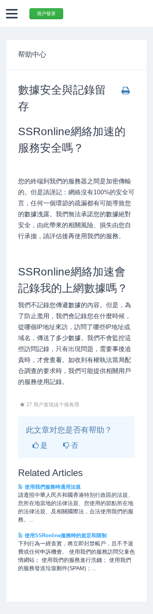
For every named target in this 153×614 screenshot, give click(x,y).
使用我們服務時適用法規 (52, 487)
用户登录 (46, 13)
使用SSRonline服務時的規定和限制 (65, 535)
